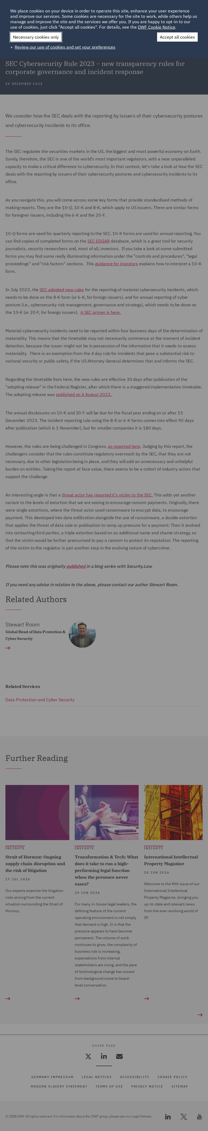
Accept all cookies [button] (177, 37)
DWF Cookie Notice (156, 27)
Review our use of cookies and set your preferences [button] (65, 47)
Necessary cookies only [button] (36, 37)
